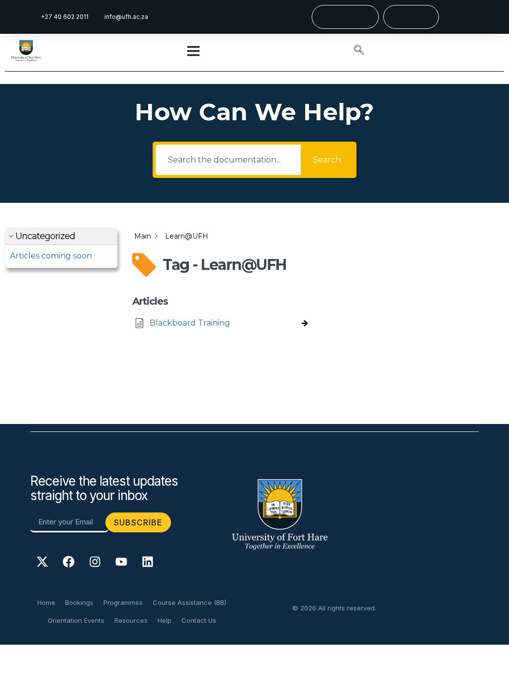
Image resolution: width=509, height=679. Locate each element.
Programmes (123, 602)
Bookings (79, 602)
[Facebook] (69, 562)
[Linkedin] (148, 562)
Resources (131, 620)
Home (46, 602)
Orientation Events (76, 620)
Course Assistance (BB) (189, 602)
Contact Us (198, 620)
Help (164, 620)
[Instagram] (95, 562)
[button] (359, 51)
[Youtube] (121, 562)
